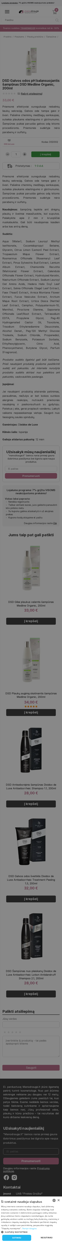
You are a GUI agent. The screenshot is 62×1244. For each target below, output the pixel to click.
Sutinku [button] (16, 1237)
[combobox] (54, 1200)
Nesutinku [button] (47, 1237)
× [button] (58, 1200)
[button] (31, 1232)
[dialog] (31, 1220)
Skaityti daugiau (29, 1228)
